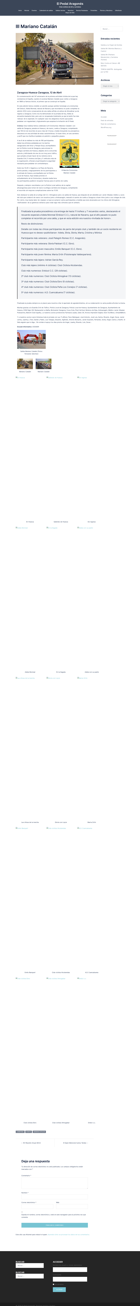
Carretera (20, 1131)
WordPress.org (106, 127)
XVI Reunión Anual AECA (32, 1143)
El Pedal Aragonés (70, 4)
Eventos (34, 10)
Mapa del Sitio (70, 12)
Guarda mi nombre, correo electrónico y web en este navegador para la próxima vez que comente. (53, 1216)
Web (57, 1202)
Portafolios (94, 10)
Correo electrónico (28, 1202)
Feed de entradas (107, 120)
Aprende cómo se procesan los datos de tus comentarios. (69, 1234)
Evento (28, 1131)
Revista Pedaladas (82, 10)
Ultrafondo (118, 10)
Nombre (24, 1193)
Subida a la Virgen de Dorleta (111, 45)
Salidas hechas (60, 10)
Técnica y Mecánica (106, 10)
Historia (26, 10)
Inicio (20, 10)
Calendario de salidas (46, 10)
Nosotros (71, 10)
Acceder (104, 117)
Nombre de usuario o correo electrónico (67, 1265)
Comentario (26, 1176)
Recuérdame (59, 1284)
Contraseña (57, 1275)
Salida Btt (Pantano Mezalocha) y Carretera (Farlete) (109, 57)
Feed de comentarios (108, 124)
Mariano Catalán (39, 1131)
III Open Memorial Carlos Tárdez (74, 1143)
